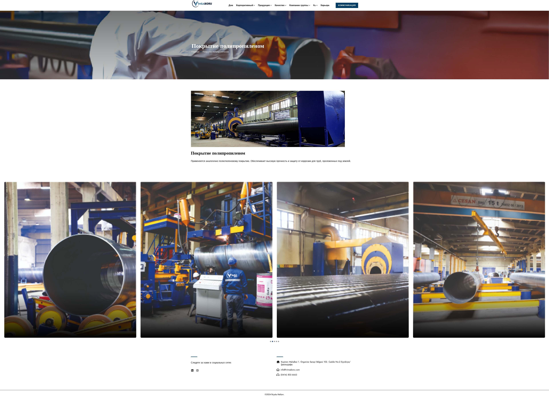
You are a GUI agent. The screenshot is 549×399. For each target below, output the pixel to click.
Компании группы (298, 5)
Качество (279, 5)
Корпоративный (244, 5)
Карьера (325, 5)
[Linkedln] (192, 370)
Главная (195, 51)
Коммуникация (347, 5)
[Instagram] (197, 370)
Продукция (264, 5)
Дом (231, 5)
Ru (314, 5)
